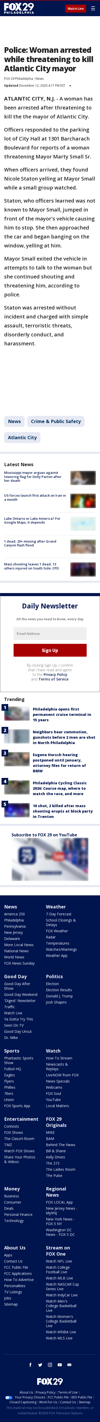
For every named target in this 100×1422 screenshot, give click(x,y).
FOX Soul (53, 1093)
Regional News (56, 1192)
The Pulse (54, 1175)
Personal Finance (18, 1214)
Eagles (9, 1075)
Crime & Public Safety (56, 421)
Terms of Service (53, 679)
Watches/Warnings (61, 949)
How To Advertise (19, 1279)
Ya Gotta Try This (18, 1019)
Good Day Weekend (20, 994)
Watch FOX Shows (19, 1150)
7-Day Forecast (59, 914)
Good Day (15, 976)
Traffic (9, 1006)
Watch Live (76, 9)
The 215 (52, 1163)
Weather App (56, 955)
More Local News (19, 944)
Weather (56, 907)
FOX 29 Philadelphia (18, 78)
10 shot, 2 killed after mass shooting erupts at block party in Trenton (63, 811)
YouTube (53, 1099)
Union (9, 1099)
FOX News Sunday (19, 963)
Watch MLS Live (59, 1338)
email (69, 1365)
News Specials (58, 1081)
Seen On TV (14, 1025)
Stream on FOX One (58, 1251)
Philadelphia (14, 920)
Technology (14, 1220)
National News (16, 950)
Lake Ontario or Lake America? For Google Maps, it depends (32, 520)
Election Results (59, 989)
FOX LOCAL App (59, 1202)
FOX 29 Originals (56, 1122)
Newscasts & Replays (57, 1066)
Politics (54, 976)
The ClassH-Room (19, 1138)
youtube (60, 1365)
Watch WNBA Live (61, 1331)
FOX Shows (13, 1132)
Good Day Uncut (18, 1031)
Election (52, 983)
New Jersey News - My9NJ (61, 1210)
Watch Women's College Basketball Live (61, 1321)
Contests (11, 1126)
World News (14, 957)
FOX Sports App (17, 1105)
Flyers (9, 1081)
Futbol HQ (12, 1068)
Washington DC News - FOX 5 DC (60, 1232)
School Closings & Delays (61, 922)
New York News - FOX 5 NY (60, 1221)
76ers (8, 1093)
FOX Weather (57, 930)
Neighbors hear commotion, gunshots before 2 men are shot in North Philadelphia (64, 737)
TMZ (8, 1144)
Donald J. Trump (59, 996)
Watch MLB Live (59, 1278)
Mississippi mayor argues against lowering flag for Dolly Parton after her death (33, 476)
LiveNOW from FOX (62, 1075)
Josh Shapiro (56, 1002)
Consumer (12, 1202)
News (40, 78)
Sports (11, 1051)
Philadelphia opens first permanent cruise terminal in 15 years (62, 714)
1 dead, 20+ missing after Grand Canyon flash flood (30, 543)
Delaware (12, 938)
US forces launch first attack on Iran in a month (35, 497)
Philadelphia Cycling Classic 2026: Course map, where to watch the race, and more (60, 788)
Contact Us (13, 1261)
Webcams (54, 1087)
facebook (30, 1365)
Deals (9, 1208)
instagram (50, 1365)
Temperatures (57, 943)
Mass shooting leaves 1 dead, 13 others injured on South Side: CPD (31, 566)
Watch (53, 1051)
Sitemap (11, 1304)
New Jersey (13, 932)
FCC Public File (16, 1267)
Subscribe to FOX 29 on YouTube (44, 835)
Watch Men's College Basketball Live (61, 1306)
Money (12, 1189)
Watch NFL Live (59, 1261)
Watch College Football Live (58, 1269)
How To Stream (59, 1058)
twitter (40, 1365)
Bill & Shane (56, 1150)
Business (11, 1196)
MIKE (50, 1132)
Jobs (7, 1298)
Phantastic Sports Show (18, 1060)
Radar (51, 937)
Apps (8, 1255)
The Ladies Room (60, 1169)
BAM (50, 1138)
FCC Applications (18, 1273)
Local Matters (57, 1105)
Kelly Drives (55, 1157)
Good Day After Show (17, 986)
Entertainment (21, 1119)
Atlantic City (22, 437)
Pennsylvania (15, 926)
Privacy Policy (55, 674)
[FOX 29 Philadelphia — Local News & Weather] (19, 8)
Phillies (9, 1087)
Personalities (14, 1285)
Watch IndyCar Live (62, 1295)
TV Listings (13, 1291)
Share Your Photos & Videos (19, 1159)
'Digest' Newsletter (20, 1000)
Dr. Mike (11, 1037)
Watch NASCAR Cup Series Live (62, 1286)
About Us (14, 1248)
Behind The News (60, 1144)
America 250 (14, 914)
